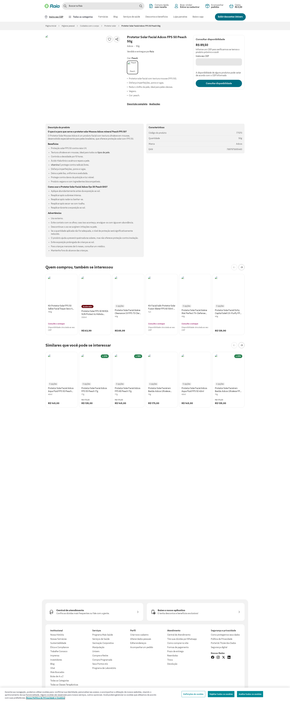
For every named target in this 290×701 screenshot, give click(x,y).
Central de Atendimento (178, 635)
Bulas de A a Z (56, 676)
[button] (83, 72)
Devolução (172, 664)
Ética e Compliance (59, 647)
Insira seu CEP (202, 56)
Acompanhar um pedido (141, 647)
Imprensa (54, 655)
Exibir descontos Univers (230, 17)
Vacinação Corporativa (103, 643)
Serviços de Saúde (101, 639)
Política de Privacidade (221, 639)
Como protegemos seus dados (225, 635)
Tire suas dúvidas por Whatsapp (182, 639)
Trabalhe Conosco (58, 651)
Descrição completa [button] (137, 104)
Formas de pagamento (178, 647)
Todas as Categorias (59, 680)
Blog (52, 664)
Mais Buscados (57, 672)
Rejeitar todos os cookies (221, 694)
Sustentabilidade (58, 643)
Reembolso (172, 655)
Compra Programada (102, 660)
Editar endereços (138, 643)
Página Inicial (50, 26)
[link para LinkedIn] (229, 657)
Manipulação (98, 647)
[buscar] (141, 6)
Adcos (239, 144)
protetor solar (81, 131)
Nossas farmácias (58, 639)
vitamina (55, 165)
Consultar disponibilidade (219, 83)
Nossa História (57, 635)
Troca (170, 660)
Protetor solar (110, 26)
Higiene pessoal (68, 26)
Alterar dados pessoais (140, 639)
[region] (145, 694)
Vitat (52, 668)
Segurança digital (219, 647)
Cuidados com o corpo (89, 26)
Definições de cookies (193, 694)
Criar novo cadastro (139, 635)
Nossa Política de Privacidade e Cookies (45, 698)
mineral (108, 131)
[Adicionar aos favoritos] (109, 39)
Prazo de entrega (175, 651)
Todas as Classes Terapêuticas (64, 685)
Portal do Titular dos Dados (223, 643)
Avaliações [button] (154, 104)
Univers (95, 651)
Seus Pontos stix (100, 664)
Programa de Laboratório (104, 668)
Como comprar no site (177, 643)
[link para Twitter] (223, 657)
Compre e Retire (100, 655)
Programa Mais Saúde (102, 635)
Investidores (56, 660)
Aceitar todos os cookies (250, 694)
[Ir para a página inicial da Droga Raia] (52, 6)
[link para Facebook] (212, 657)
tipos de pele (103, 152)
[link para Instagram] (218, 657)
